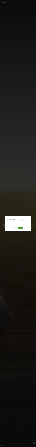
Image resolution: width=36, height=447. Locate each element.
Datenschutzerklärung (17, 220)
